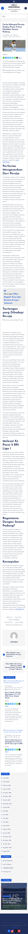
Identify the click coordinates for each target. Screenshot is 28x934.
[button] (24, 880)
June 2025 (5, 814)
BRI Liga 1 (9, 617)
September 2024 (7, 847)
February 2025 (7, 829)
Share (20, 58)
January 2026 (6, 789)
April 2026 (6, 778)
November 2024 (7, 840)
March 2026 (6, 781)
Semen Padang (19, 622)
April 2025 (5, 822)
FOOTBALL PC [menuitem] (20, 609)
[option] (14, 896)
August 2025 (6, 807)
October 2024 (6, 844)
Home (3, 16)
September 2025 (7, 803)
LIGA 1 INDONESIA (14, 619)
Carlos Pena (18, 617)
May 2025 (5, 818)
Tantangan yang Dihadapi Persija (14, 624)
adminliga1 (6, 35)
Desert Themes (14, 927)
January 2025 (6, 833)
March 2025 (6, 825)
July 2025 (5, 811)
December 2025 (7, 792)
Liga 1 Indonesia (14, 35)
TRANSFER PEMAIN (8, 868)
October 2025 (6, 800)
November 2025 (7, 796)
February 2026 (7, 785)
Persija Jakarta (9, 622)
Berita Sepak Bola (9, 687)
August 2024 (6, 851)
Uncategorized (7, 871)
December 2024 (7, 836)
